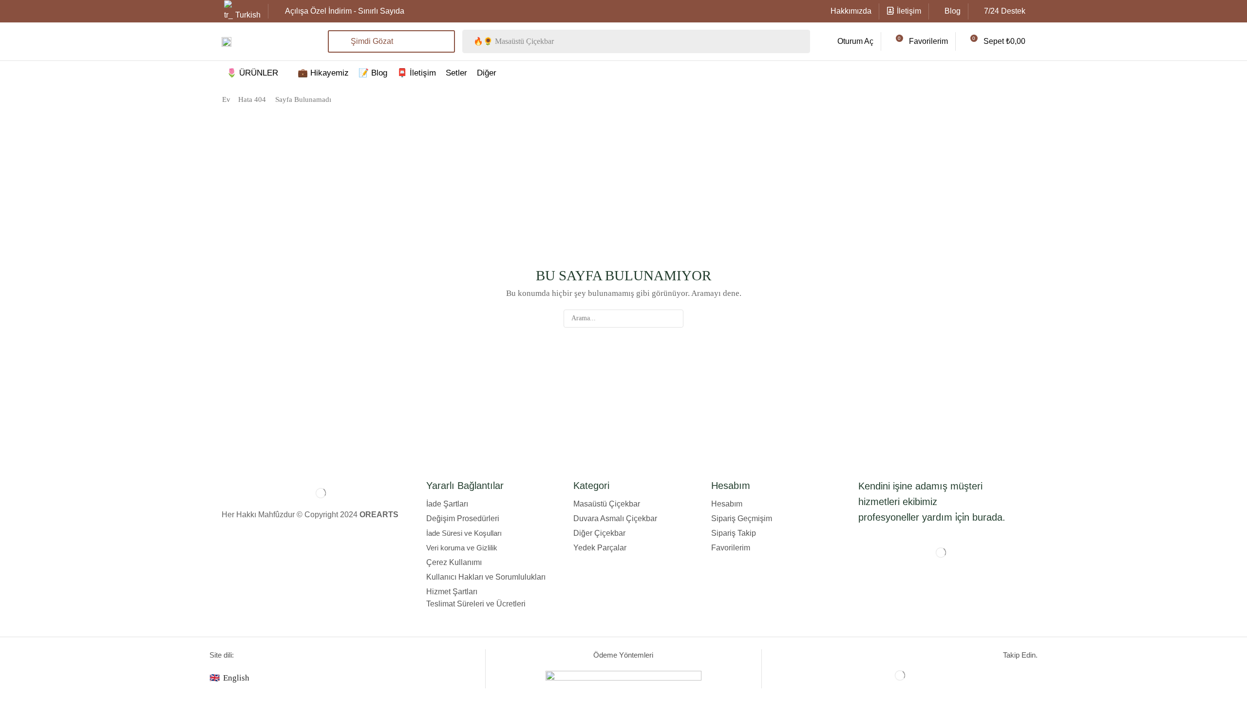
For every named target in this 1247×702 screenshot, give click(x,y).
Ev (226, 99)
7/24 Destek (1004, 11)
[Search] (800, 41)
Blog (953, 11)
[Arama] (674, 319)
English (236, 677)
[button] (847, 41)
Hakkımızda (851, 11)
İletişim (909, 11)
